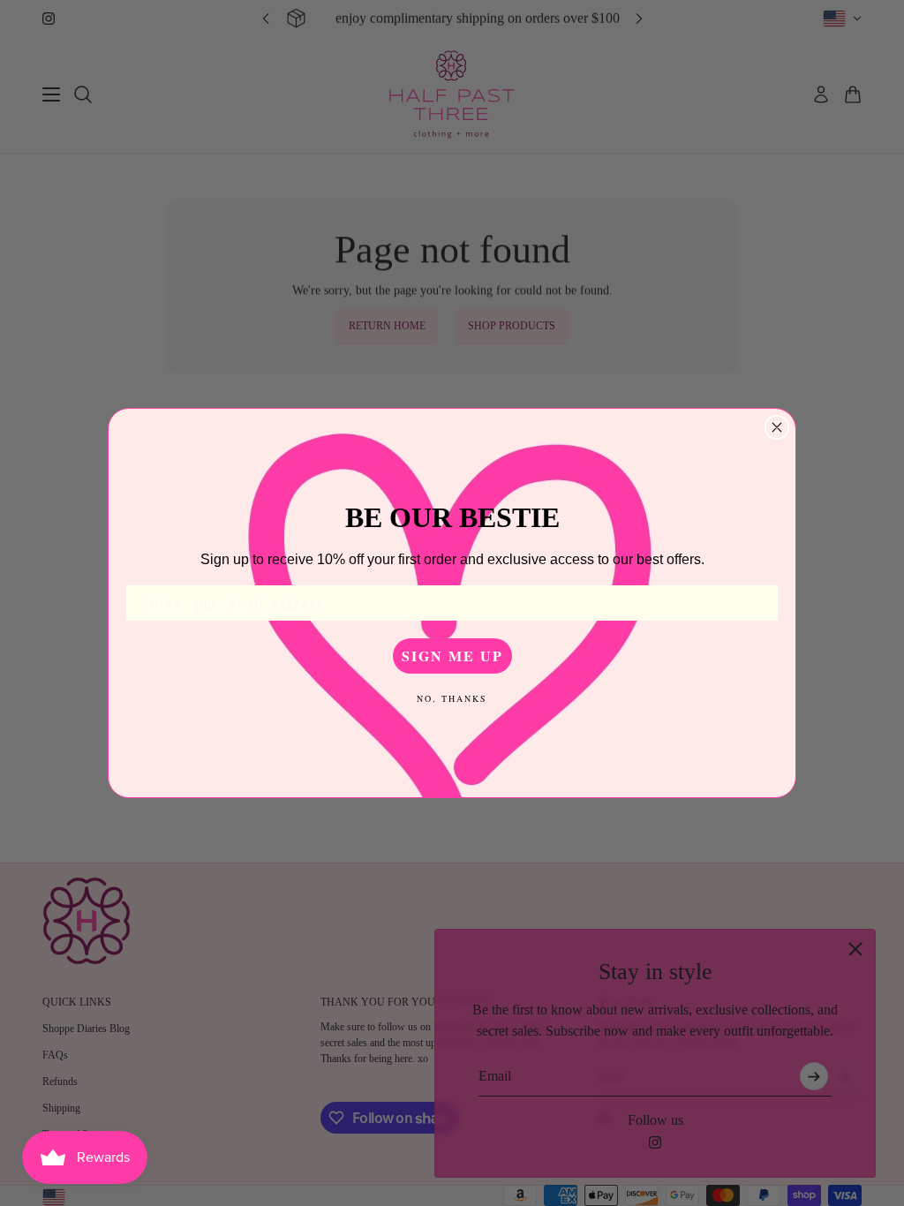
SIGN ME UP (452, 655)
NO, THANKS (452, 698)
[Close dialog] (776, 427)
